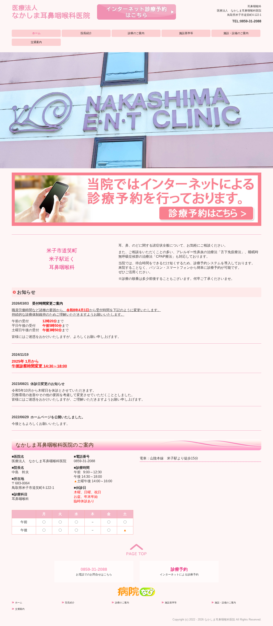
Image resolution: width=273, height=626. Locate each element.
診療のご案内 (136, 33)
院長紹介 (86, 33)
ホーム (36, 33)
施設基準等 (186, 33)
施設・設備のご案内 (236, 33)
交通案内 (36, 42)
